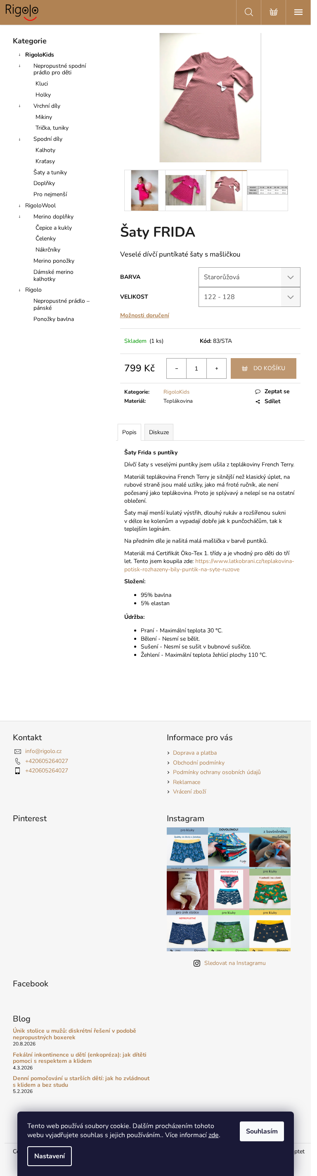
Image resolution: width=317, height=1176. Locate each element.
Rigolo (33, 290)
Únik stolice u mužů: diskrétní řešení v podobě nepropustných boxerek (74, 1034)
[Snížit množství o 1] (177, 368)
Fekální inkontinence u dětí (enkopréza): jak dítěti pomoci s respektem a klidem (80, 1058)
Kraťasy (45, 161)
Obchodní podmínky (199, 763)
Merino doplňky (53, 217)
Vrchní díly (46, 106)
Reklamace (186, 782)
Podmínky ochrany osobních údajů (217, 772)
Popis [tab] (129, 432)
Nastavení (49, 1156)
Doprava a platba (195, 753)
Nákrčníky (47, 250)
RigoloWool (40, 205)
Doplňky (44, 183)
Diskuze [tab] (159, 432)
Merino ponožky (53, 261)
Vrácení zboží (189, 792)
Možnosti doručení (144, 315)
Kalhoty (45, 150)
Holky (43, 95)
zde (213, 1135)
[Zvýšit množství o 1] (216, 368)
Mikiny (43, 117)
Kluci (41, 84)
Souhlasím (262, 1131)
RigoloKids (39, 55)
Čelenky (45, 238)
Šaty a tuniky (50, 172)
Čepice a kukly (53, 228)
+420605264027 (46, 761)
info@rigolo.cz (43, 751)
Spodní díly (47, 139)
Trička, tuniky (52, 128)
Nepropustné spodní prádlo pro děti (59, 69)
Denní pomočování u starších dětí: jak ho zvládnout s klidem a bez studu (81, 1081)
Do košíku (269, 368)
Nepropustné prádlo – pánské (61, 304)
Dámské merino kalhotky (53, 275)
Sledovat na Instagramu (235, 963)
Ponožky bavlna (53, 319)
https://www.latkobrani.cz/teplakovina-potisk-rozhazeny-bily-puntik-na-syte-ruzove (209, 565)
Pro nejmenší (50, 194)
